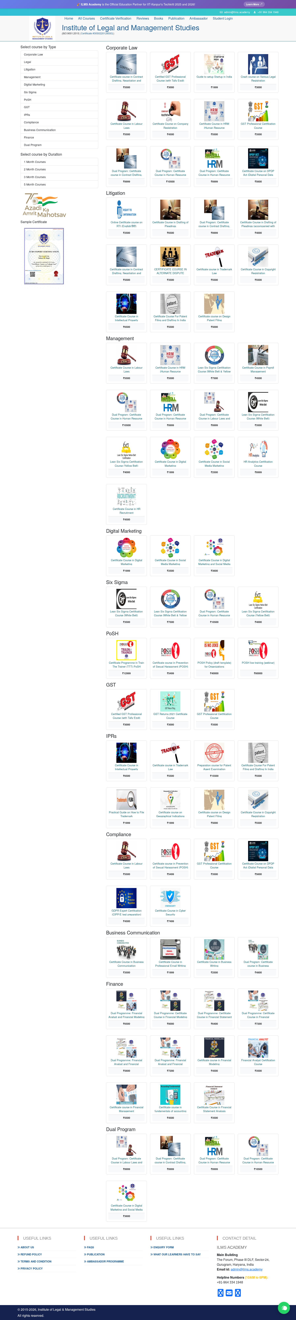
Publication (95, 1254)
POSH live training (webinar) (258, 663)
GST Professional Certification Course (258, 125)
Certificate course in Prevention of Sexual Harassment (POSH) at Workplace (170, 664)
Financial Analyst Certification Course (258, 1061)
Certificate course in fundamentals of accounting (170, 1108)
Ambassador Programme (105, 1261)
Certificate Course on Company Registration (170, 125)
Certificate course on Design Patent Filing (214, 317)
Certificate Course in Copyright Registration (258, 270)
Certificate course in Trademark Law (214, 270)
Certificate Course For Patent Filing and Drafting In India (170, 317)
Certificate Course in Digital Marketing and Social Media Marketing (214, 561)
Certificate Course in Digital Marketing (170, 463)
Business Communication (40, 130)
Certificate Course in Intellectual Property (126, 317)
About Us (27, 1247)
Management (32, 77)
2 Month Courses (35, 169)
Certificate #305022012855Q (97, 33)
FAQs (90, 1247)
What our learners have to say (177, 1254)
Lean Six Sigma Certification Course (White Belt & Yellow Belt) (214, 369)
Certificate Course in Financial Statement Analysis (214, 1108)
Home (68, 18)
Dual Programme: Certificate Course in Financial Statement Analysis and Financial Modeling (214, 1014)
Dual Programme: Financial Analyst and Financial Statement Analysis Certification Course (126, 1061)
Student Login (223, 18)
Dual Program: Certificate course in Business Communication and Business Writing (258, 963)
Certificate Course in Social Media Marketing (214, 463)
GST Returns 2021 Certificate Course (170, 715)
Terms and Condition (35, 1261)
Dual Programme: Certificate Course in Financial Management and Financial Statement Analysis (258, 1014)
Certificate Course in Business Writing (214, 963)
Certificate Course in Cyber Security (170, 912)
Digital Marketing (34, 84)
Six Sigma (30, 92)
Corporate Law (33, 54)
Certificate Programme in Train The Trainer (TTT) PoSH (126, 664)
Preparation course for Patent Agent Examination (214, 766)
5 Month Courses (35, 184)
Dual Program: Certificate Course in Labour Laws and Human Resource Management (214, 416)
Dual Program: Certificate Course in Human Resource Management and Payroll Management (214, 172)
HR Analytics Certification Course (258, 463)
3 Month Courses (35, 177)
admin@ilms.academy (247, 1269)
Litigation (29, 69)
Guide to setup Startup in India (214, 77)
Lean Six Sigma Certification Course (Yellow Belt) (126, 463)
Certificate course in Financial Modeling (214, 1061)
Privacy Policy (31, 1268)
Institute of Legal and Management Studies (130, 27)
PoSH (27, 100)
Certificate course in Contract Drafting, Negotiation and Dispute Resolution (126, 78)
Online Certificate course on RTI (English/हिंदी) (126, 223)
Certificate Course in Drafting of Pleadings (170, 223)
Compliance (31, 122)
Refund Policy (31, 1254)
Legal (27, 62)
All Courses (86, 18)
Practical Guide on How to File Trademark (126, 813)
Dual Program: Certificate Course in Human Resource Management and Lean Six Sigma (170, 172)
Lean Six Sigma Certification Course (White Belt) (258, 416)
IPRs (27, 115)
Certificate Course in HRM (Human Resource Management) (214, 125)
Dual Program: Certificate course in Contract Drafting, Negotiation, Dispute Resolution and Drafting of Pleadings (126, 172)
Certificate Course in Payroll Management (258, 369)
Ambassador (198, 18)
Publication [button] (176, 18)
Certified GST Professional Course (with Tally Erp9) (170, 78)
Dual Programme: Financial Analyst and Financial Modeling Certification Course (126, 1014)
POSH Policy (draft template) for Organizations (214, 664)
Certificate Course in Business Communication (126, 963)
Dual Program (32, 145)
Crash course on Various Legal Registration (258, 78)
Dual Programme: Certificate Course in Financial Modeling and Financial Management (170, 1014)
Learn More (252, 4)
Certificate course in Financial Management (126, 1108)
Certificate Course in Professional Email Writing (170, 963)
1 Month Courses (35, 162)
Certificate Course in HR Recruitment (126, 510)
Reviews (143, 18)
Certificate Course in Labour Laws (126, 125)
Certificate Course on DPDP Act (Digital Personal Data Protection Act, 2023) (258, 172)
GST (27, 107)
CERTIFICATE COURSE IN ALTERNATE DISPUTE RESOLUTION (170, 270)
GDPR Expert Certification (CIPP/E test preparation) (127, 912)
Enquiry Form (163, 1247)
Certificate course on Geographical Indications (170, 813)
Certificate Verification (115, 18)
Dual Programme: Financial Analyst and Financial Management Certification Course (170, 1061)
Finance (29, 137)
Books (158, 18)
